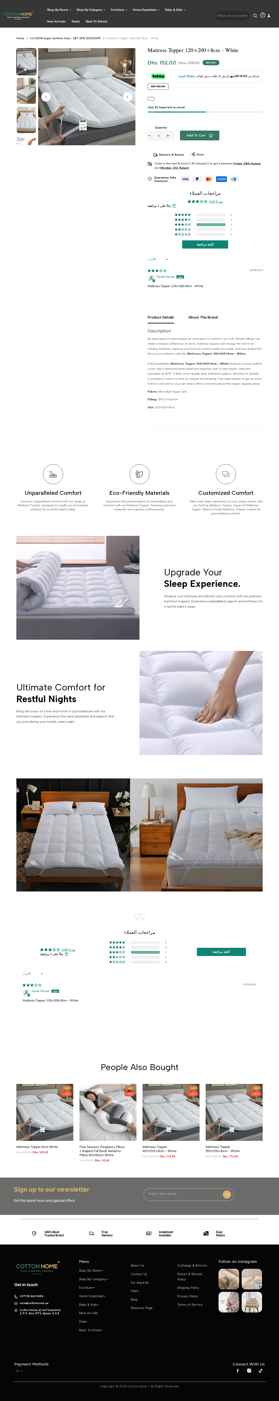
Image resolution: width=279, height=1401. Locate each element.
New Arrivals (56, 21)
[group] (26, 61)
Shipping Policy (188, 1287)
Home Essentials (145, 10)
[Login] (269, 16)
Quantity (161, 127)
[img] (157, 271)
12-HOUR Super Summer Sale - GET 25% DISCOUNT (65, 38)
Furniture (118, 10)
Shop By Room (58, 10)
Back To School (96, 21)
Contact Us (139, 1274)
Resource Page (142, 1308)
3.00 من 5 (216, 202)
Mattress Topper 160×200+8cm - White (159, 1149)
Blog (134, 1299)
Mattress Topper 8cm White (37, 1147)
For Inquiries (140, 1282)
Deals (76, 21)
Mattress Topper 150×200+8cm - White (223, 1149)
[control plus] (170, 135)
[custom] (19, 1371)
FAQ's (135, 1291)
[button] (183, 224)
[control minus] (149, 135)
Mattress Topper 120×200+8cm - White (133, 38)
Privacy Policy (187, 1296)
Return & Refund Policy (189, 1276)
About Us (137, 1265)
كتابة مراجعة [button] (205, 244)
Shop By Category (90, 10)
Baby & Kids (174, 10)
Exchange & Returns (192, 1265)
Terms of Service (190, 1304)
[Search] (255, 16)
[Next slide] (46, 97)
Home (20, 38)
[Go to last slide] (127, 97)
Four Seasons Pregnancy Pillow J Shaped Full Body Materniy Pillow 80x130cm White (102, 1151)
